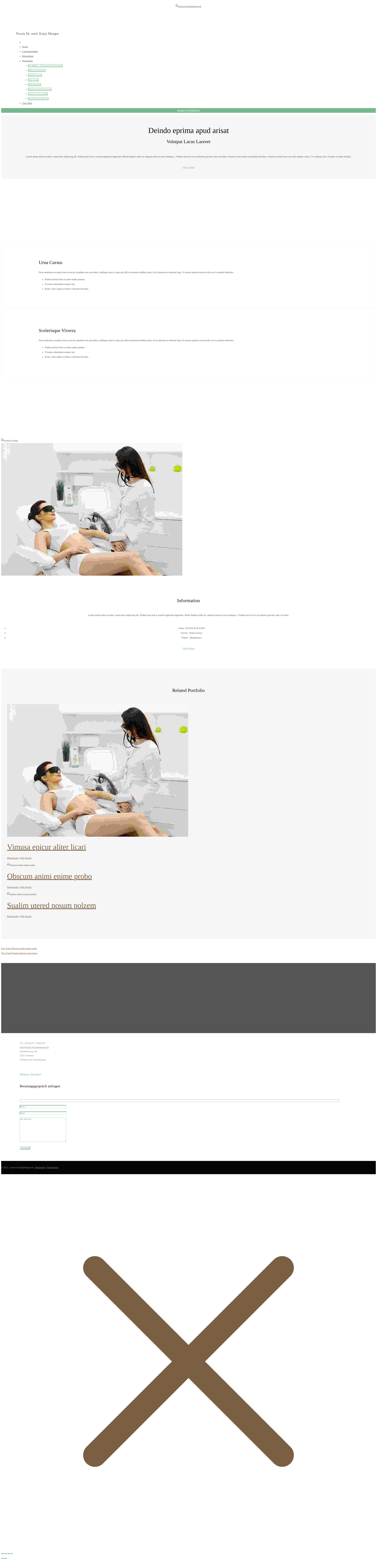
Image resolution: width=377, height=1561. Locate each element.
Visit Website (188, 648)
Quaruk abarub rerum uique (24, 953)
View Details (188, 167)
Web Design (26, 858)
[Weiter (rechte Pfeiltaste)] (5, 1558)
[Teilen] (8, 1553)
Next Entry (6, 953)
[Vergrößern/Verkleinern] (2, 1553)
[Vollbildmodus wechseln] (5, 1553)
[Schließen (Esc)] (11, 1553)
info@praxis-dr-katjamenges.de (34, 1047)
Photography (13, 858)
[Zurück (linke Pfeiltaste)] (2, 1558)
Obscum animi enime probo (49, 876)
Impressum (40, 1167)
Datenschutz (52, 1167)
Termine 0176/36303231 (188, 110)
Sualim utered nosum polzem (51, 905)
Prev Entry (6, 948)
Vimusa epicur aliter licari (46, 847)
